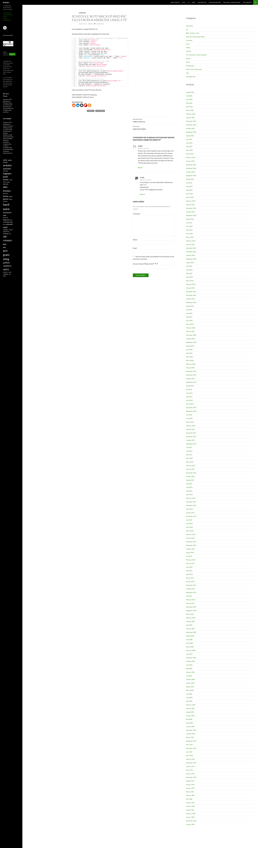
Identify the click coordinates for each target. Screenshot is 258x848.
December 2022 (191, 248)
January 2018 (190, 429)
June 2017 (189, 451)
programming (6, 255)
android (5, 162)
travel (9, 272)
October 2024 (190, 172)
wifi (10, 274)
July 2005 (189, 676)
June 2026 (189, 99)
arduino (7, 165)
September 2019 (191, 382)
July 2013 (189, 556)
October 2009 (190, 621)
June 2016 (189, 487)
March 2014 (190, 531)
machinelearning (7, 222)
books (11, 179)
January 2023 (190, 244)
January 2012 (190, 581)
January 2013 (190, 563)
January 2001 (190, 716)
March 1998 (190, 737)
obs (10, 233)
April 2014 (189, 527)
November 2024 (191, 168)
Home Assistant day (8, 108)
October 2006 (190, 661)
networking (100, 110)
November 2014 (191, 516)
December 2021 (191, 291)
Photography (190, 66)
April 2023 (189, 233)
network (11, 229)
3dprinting (189, 26)
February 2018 (190, 426)
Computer (82, 13)
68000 (10, 160)
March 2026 (190, 110)
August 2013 (190, 552)
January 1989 (190, 795)
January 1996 (190, 759)
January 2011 (190, 603)
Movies (188, 58)
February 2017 (190, 465)
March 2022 (190, 281)
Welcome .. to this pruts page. (231, 2)
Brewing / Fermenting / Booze (195, 37)
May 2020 (189, 353)
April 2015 (189, 509)
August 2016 (190, 480)
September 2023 (191, 215)
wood (4, 276)
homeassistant (7, 213)
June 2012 (189, 567)
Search (5, 52)
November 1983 (191, 821)
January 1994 (190, 766)
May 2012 (189, 571)
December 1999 (191, 730)
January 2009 (190, 629)
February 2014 (190, 534)
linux (11, 220)
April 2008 (189, 643)
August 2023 (190, 219)
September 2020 (191, 342)
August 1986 (190, 810)
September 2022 (191, 259)
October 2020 (190, 339)
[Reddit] (74, 105)
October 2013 (190, 549)
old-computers (7, 240)
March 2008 (190, 647)
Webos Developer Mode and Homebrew (7, 140)
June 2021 (189, 313)
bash (5, 176)
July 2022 (189, 266)
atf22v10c (5, 171)
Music (188, 62)
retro (6, 269)
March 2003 (190, 690)
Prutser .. (6, 2)
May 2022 (189, 273)
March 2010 (190, 614)
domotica (5, 184)
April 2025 (189, 150)
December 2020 (191, 335)
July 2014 (189, 520)
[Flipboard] (85, 105)
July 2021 (189, 310)
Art (187, 29)
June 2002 (189, 697)
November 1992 (191, 777)
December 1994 (191, 763)
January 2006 (190, 672)
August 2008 (190, 636)
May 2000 (189, 719)
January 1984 (190, 817)
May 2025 (189, 146)
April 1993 (189, 770)
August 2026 (190, 92)
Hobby (188, 47)
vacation (5, 274)
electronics (7, 188)
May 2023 (189, 230)
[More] (89, 105)
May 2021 (189, 317)
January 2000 (190, 726)
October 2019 (190, 378)
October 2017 (190, 440)
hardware (6, 207)
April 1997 (189, 744)
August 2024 (190, 179)
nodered (5, 233)
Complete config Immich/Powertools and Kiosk (8, 149)
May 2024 (189, 190)
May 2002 (189, 701)
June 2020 (189, 349)
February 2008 (190, 650)
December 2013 (191, 542)
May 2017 (189, 455)
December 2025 (191, 121)
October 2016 (190, 476)
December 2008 (191, 632)
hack (10, 199)
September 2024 (191, 175)
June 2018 (189, 418)
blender (6, 180)
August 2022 (190, 262)
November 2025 (191, 125)
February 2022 (190, 284)
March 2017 (190, 462)
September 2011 (191, 592)
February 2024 (190, 201)
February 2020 (190, 364)
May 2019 (189, 397)
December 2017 (191, 433)
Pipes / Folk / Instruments (194, 69)
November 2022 (191, 252)
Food (187, 44)
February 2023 (190, 241)
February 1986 (190, 813)
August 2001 (190, 712)
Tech (187, 73)
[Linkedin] (78, 105)
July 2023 (189, 223)
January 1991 (190, 788)
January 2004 (190, 683)
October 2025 (190, 128)
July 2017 (189, 447)
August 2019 (190, 386)
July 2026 (189, 96)
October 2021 (190, 299)
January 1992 (190, 784)
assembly (7, 168)
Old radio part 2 (7, 106)
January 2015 (190, 513)
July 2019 (189, 389)
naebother (5, 229)
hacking (5, 201)
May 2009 (189, 625)
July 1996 (189, 752)
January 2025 (190, 161)
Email (135, 248)
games (5, 199)
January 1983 (190, 824)
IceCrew (188, 51)
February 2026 (190, 114)
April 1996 (189, 755)
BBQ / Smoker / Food (192, 33)
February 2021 (190, 328)
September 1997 (191, 741)
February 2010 (190, 618)
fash (91, 24)
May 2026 (189, 103)
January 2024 (190, 204)
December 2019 (191, 371)
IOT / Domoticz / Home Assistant (196, 55)
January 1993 (190, 773)
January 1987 (190, 802)
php (4, 247)
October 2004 (190, 679)
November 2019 (191, 375)
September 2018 (191, 411)
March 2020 (190, 360)
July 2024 (189, 183)
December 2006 (191, 658)
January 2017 (190, 469)
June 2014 (189, 523)
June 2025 (189, 143)
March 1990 (190, 792)
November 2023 (191, 208)
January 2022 (190, 288)
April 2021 (189, 320)
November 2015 (191, 505)
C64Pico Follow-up (139, 121)
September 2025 (191, 132)
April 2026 (189, 107)
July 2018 (189, 415)
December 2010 (191, 607)
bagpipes (7, 173)
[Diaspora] (81, 105)
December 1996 (191, 748)
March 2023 (190, 237)
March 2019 (190, 404)
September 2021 (191, 302)
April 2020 (189, 357)
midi (4, 224)
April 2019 (189, 400)
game (10, 196)
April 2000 (189, 723)
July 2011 (189, 596)
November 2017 (191, 436)
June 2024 (189, 186)
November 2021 (191, 295)
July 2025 (189, 139)
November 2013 (191, 545)
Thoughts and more (215, 2)
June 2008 (189, 639)
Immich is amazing (8, 126)
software (5, 272)
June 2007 (189, 654)
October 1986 (190, 806)
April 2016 (189, 494)
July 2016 (189, 484)
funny (5, 196)
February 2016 (190, 498)
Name (135, 240)
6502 (5, 160)
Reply (141, 167)
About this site (175, 2)
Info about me (202, 2)
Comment (137, 214)
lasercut (6, 220)
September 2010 (191, 610)
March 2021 (190, 324)
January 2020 (190, 368)
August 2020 (190, 346)
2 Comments (100, 24)
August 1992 (190, 781)
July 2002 (189, 694)
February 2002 (190, 705)
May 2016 (189, 491)
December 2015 (191, 502)
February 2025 (190, 157)
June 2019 (189, 393)
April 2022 (189, 277)
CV (188, 2)
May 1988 (189, 799)
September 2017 (191, 444)
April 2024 (189, 194)
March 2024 (190, 197)
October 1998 (190, 734)
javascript (5, 217)
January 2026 (190, 117)
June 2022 (189, 270)
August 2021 (190, 306)
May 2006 (189, 668)
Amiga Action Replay (139, 128)
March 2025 (190, 154)
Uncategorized (190, 76)
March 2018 (190, 422)
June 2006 (189, 665)
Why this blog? (247, 2)
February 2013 (190, 560)
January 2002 (190, 708)
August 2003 (190, 687)
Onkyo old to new (7, 153)
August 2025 (190, 136)
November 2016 (191, 473)
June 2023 (189, 226)
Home (193, 2)
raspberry (7, 266)
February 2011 (190, 600)
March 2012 (190, 578)
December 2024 (191, 165)
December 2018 (191, 407)
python (6, 262)
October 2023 (190, 212)
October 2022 (190, 255)
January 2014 (190, 538)
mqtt (5, 227)
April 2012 (189, 574)
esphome (5, 193)
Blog (183, 2)
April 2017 (189, 458)
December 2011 (191, 585)
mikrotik (91, 110)
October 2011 (190, 589)
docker (8, 182)
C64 (4, 182)
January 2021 (190, 331)
